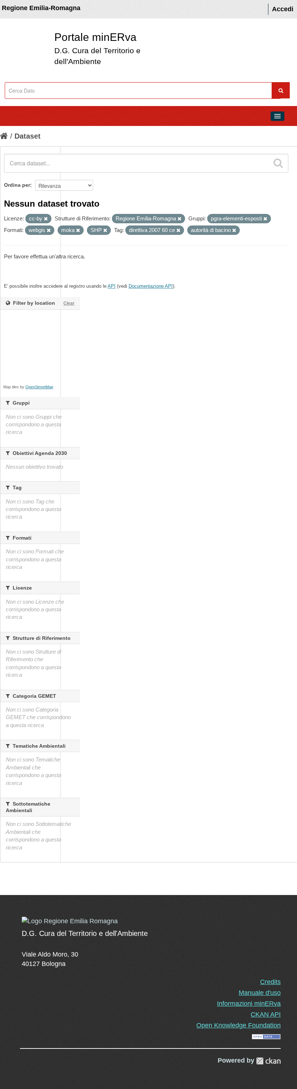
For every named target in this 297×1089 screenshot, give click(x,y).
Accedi (282, 9)
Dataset (27, 136)
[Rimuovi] (46, 219)
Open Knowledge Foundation (238, 1025)
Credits (270, 981)
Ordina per (17, 185)
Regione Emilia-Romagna (41, 8)
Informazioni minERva (249, 1003)
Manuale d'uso (260, 992)
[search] (278, 163)
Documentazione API (151, 286)
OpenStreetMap (39, 387)
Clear (69, 303)
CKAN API (266, 1014)
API (112, 286)
